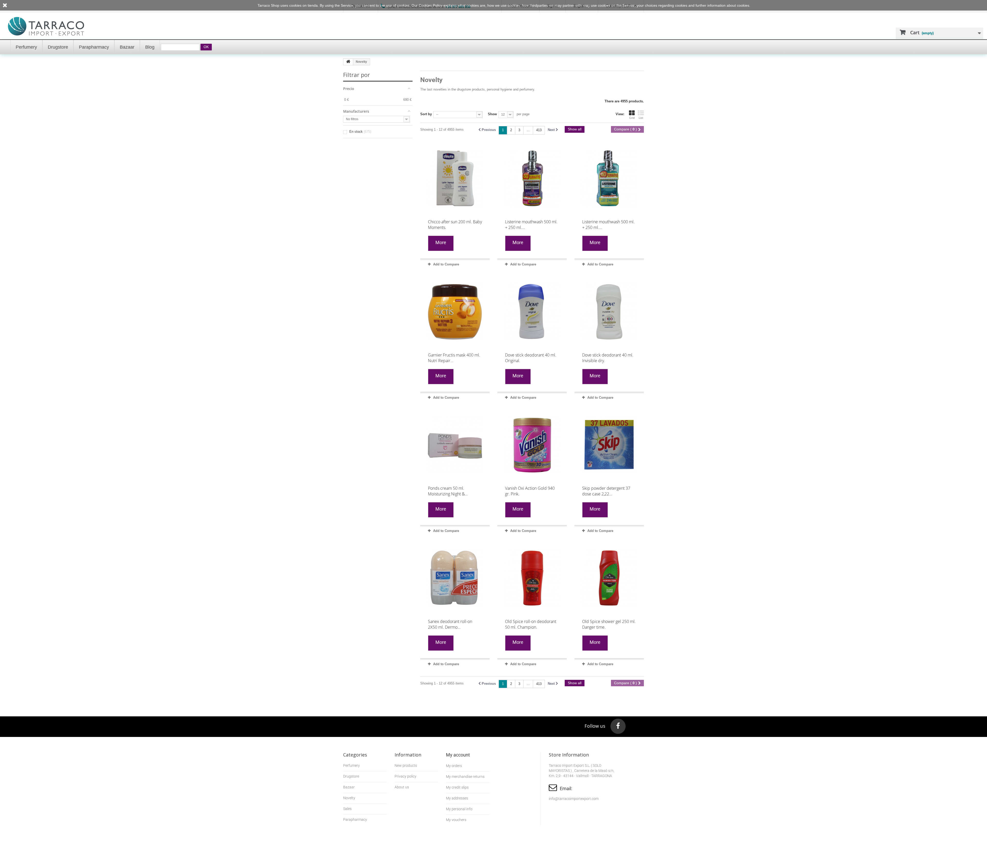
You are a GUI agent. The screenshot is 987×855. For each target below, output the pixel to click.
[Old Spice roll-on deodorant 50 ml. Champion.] (532, 578)
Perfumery (351, 765)
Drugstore (351, 776)
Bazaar (349, 787)
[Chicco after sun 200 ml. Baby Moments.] (455, 178)
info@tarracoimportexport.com (574, 799)
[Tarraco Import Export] (46, 26)
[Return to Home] (348, 62)
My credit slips (457, 787)
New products (406, 765)
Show (492, 114)
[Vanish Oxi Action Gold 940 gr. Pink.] (532, 444)
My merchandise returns (465, 776)
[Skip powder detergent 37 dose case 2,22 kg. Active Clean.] (609, 444)
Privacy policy (405, 776)
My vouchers (456, 820)
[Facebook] (618, 726)
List (641, 117)
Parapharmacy (355, 819)
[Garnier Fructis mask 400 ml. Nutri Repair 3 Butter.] (455, 311)
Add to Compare (446, 264)
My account (458, 755)
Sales (347, 809)
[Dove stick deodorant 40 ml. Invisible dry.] (609, 311)
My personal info (459, 809)
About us (402, 787)
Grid (632, 117)
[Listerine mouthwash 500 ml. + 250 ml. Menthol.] (609, 178)
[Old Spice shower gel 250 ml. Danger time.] (609, 578)
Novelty (349, 798)
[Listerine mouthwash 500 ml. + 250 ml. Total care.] (532, 178)
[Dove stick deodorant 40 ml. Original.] (532, 311)
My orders (454, 766)
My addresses (457, 798)
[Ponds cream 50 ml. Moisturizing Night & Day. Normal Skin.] (455, 444)
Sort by (426, 114)
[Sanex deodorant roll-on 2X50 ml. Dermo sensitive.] (455, 578)
